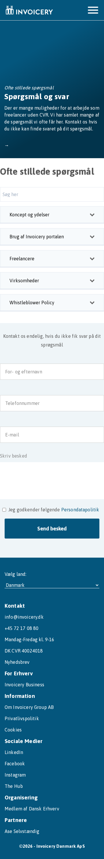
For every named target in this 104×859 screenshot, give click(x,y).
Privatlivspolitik (22, 718)
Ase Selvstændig (22, 831)
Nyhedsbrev (17, 662)
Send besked (52, 529)
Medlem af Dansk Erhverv (32, 808)
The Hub (14, 786)
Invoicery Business (24, 684)
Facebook (15, 763)
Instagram (15, 774)
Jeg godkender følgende (34, 509)
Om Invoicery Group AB (29, 707)
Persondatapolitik (80, 509)
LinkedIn (14, 752)
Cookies (13, 729)
